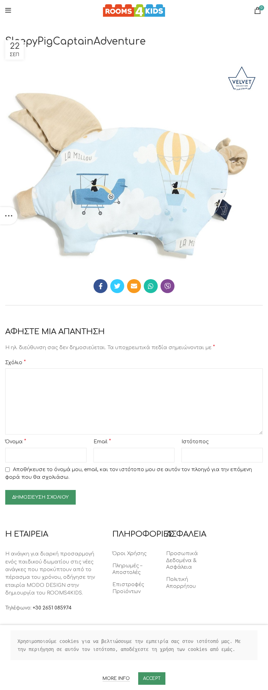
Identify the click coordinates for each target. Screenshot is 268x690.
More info (116, 678)
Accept (152, 678)
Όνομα (15, 441)
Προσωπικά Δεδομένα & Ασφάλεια (182, 560)
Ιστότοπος (195, 441)
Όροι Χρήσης (129, 553)
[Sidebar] (8, 215)
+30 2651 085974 (52, 608)
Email (102, 441)
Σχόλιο (15, 362)
